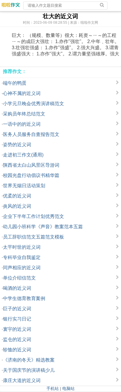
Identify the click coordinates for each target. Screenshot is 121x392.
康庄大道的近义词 (22, 380)
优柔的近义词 (17, 195)
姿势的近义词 (17, 144)
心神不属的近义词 (22, 93)
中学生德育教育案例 (24, 298)
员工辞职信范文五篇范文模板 (33, 236)
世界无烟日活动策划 (24, 185)
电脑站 (68, 388)
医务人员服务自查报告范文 (31, 134)
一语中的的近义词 (22, 124)
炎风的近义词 (17, 206)
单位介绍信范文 (19, 277)
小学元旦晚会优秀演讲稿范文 (33, 103)
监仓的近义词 (17, 339)
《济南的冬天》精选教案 (29, 359)
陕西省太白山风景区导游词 (31, 165)
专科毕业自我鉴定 (22, 257)
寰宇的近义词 (17, 329)
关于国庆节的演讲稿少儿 (29, 370)
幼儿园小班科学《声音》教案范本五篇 (43, 226)
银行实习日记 (17, 318)
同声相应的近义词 (22, 267)
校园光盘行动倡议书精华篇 (31, 175)
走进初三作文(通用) (23, 154)
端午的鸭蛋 (14, 83)
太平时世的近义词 (22, 247)
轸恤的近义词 (17, 349)
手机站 (52, 388)
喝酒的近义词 (17, 288)
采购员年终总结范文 (24, 113)
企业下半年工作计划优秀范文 (33, 216)
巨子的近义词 (17, 308)
